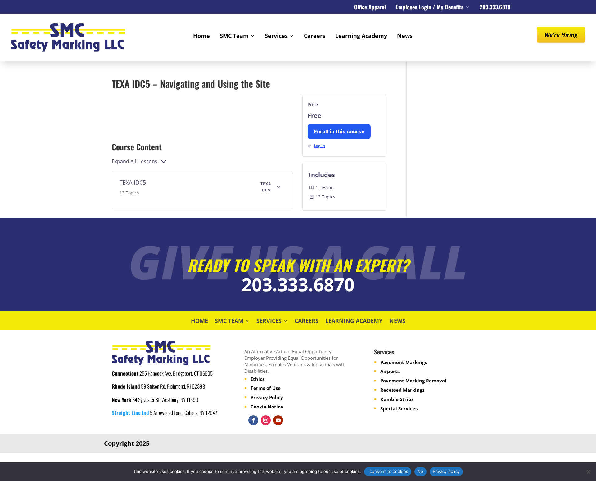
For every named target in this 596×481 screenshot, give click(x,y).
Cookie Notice (267, 406)
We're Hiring (560, 34)
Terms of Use (266, 388)
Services (276, 36)
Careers (314, 36)
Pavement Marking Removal (413, 380)
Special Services (399, 408)
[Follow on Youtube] (278, 420)
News (405, 36)
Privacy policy (446, 471)
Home (201, 36)
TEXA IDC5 (133, 182)
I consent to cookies (387, 471)
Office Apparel (370, 8)
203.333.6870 (495, 8)
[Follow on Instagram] (266, 420)
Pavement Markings (403, 362)
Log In (319, 145)
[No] (588, 472)
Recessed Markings (402, 390)
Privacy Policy (267, 397)
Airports (390, 371)
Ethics (257, 379)
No (420, 471)
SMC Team (234, 36)
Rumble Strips (396, 399)
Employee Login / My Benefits (429, 8)
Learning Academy (361, 36)
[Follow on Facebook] (253, 420)
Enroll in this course (339, 131)
